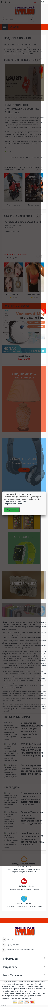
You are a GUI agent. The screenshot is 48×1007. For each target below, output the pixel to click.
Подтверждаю (12, 510)
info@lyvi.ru (11, 939)
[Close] (46, 491)
